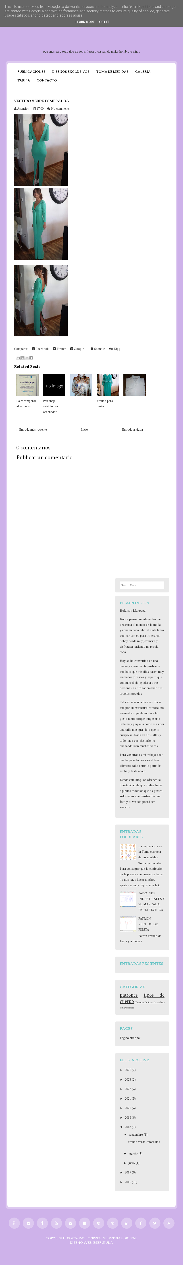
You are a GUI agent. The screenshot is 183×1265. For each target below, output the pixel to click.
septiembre (136, 1134)
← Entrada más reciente (31, 429)
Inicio (84, 429)
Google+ (79, 348)
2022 (128, 1089)
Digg (117, 348)
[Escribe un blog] (22, 358)
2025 (128, 1070)
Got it (104, 22)
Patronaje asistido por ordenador (50, 406)
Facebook (42, 348)
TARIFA (23, 80)
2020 (128, 1108)
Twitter (61, 348)
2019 (128, 1117)
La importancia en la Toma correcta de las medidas (150, 852)
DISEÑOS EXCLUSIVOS (70, 71)
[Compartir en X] (27, 358)
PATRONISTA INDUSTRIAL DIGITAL (108, 1238)
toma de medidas (156, 1002)
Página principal (130, 1038)
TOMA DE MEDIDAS (112, 71)
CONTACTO (47, 80)
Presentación (141, 1002)
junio (132, 1163)
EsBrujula (103, 1242)
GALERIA (143, 71)
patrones (129, 995)
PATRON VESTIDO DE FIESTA (148, 924)
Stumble (99, 348)
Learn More (85, 22)
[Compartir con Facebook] (31, 358)
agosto (134, 1153)
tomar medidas (127, 1007)
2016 (128, 1182)
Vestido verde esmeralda (41, 101)
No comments (60, 108)
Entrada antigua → (134, 429)
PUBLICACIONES (31, 71)
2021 (128, 1098)
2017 (128, 1172)
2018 (128, 1127)
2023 (128, 1079)
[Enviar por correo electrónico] (18, 358)
